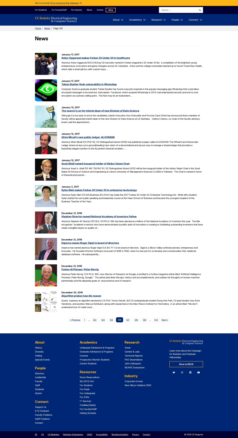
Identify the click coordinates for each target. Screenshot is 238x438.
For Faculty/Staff (59, 10)
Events (100, 10)
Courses (84, 355)
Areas (128, 347)
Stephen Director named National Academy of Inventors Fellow (99, 216)
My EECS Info (87, 381)
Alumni (38, 393)
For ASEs (84, 397)
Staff (37, 385)
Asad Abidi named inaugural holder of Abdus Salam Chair (95, 163)
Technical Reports (134, 355)
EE (36, 434)
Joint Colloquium (133, 363)
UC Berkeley (53, 434)
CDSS (89, 434)
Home (38, 28)
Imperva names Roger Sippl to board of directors (90, 243)
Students (39, 389)
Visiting (38, 355)
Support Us (40, 407)
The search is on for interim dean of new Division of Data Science (100, 110)
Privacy (135, 434)
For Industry (76, 10)
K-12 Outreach (42, 410)
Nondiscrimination (120, 434)
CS (42, 434)
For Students (41, 10)
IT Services (85, 401)
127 (128, 319)
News (89, 10)
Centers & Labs (132, 351)
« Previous (76, 319)
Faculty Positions (43, 414)
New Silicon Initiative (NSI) (138, 385)
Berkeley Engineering (73, 434)
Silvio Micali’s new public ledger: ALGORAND (88, 137)
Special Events (42, 359)
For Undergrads (87, 393)
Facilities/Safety (88, 405)
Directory (39, 373)
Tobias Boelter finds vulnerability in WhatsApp (89, 84)
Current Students (88, 363)
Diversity (39, 351)
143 (156, 319)
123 (94, 319)
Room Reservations (89, 377)
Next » (166, 319)
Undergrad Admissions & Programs (97, 347)
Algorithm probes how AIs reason (81, 295)
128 (136, 319)
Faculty (38, 381)
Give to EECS (186, 364)
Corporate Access (134, 381)
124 (103, 319)
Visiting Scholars (88, 413)
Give (110, 10)
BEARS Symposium (134, 367)
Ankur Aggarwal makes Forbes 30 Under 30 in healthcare (95, 57)
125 (111, 319)
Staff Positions (42, 418)
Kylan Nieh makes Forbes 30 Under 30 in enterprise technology (99, 190)
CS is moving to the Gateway (64, 3)
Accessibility (102, 434)
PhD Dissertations (134, 359)
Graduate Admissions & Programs (96, 351)
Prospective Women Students (94, 359)
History (38, 347)
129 (144, 319)
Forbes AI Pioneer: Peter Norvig (80, 269)
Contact (39, 422)
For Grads (85, 389)
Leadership (40, 377)
